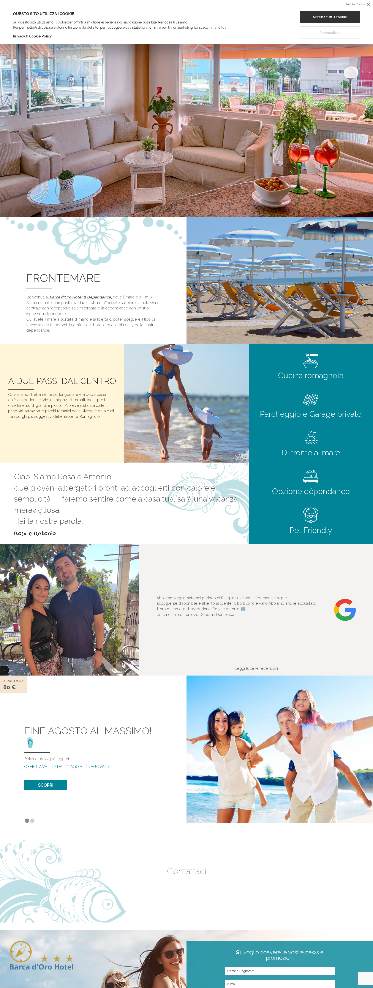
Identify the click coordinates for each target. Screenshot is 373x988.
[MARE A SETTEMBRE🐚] (279, 749)
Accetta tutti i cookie (330, 17)
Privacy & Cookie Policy (32, 36)
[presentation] (147, 610)
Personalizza (329, 33)
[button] (27, 821)
